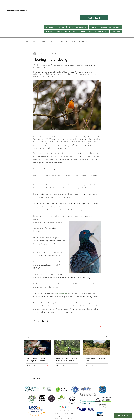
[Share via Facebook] (34, 321)
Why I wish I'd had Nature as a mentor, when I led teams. (66, 359)
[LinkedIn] (65, 407)
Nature (73, 41)
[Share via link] (47, 321)
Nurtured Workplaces (47, 41)
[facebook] (68, 407)
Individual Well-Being (62, 41)
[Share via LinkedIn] (43, 321)
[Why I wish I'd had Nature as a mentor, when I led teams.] (67, 347)
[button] (107, 41)
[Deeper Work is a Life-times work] (96, 347)
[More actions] (100, 54)
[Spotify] (60, 407)
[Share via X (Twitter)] (38, 321)
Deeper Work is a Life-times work (95, 359)
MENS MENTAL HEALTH (85, 41)
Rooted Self (35, 41)
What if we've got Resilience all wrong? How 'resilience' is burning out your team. (37, 359)
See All (108, 337)
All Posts (26, 41)
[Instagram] (63, 407)
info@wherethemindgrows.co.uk (18, 10)
